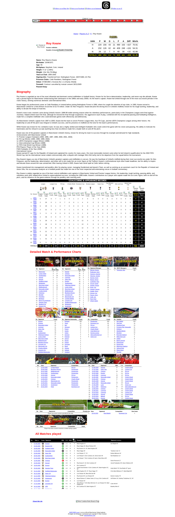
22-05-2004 (95, 396)
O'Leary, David (94, 283)
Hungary (67, 335)
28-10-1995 (44, 371)
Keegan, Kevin (94, 278)
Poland (67, 342)
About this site (37, 501)
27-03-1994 (95, 369)
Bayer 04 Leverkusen (45, 300)
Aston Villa (68, 279)
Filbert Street (120, 350)
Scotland (67, 352)
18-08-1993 (37, 448)
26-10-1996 (44, 373)
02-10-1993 (37, 471)
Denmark (67, 344)
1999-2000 (35, 220)
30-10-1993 (37, 486)
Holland (67, 350)
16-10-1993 (37, 476)
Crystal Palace (55, 367)
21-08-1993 (37, 451)
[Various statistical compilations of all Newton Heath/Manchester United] (133, 21)
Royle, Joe (93, 287)
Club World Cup (95, 331)
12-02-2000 (44, 377)
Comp (43, 440)
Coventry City (68, 300)
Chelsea (67, 273)
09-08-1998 (95, 381)
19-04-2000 (95, 413)
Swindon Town (43, 302)
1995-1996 (35, 206)
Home (76, 34)
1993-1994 (35, 198)
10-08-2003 (95, 394)
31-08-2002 (44, 385)
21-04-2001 (44, 381)
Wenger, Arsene (94, 270)
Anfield (118, 338)
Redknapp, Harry (95, 272)
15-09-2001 (44, 383)
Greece (67, 338)
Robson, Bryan (94, 279)
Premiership (94, 321)
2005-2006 (35, 242)
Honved (41, 279)
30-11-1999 (95, 386)
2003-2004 (35, 235)
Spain (66, 323)
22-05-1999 (95, 383)
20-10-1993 (37, 478)
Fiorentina (41, 296)
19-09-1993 (37, 465)
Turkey (66, 333)
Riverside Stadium (122, 335)
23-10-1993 (37, 481)
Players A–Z (84, 34)
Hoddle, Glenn (94, 291)
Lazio (102, 385)
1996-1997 (35, 209)
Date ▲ (37, 440)
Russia (67, 340)
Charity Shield (94, 329)
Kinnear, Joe (93, 293)
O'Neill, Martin (94, 301)
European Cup (95, 323)
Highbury (119, 329)
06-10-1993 (37, 473)
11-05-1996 (95, 375)
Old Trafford (120, 321)
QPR (46, 486)
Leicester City (68, 295)
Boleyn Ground (121, 340)
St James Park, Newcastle (124, 327)
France (67, 329)
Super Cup (94, 336)
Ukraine (67, 348)
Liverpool (67, 277)
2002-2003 (35, 231)
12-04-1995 (44, 367)
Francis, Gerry (94, 295)
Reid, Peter (93, 299)
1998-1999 (35, 217)
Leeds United (42, 273)
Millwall (103, 396)
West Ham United (43, 285)
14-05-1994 (95, 371)
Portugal (67, 336)
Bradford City (42, 304)
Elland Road (120, 342)
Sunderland (68, 306)
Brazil (66, 346)
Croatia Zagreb (43, 291)
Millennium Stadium (122, 346)
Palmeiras (41, 293)
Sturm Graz (42, 271)
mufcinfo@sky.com (89, 515)
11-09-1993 (37, 460)
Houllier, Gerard (94, 285)
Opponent (48, 440)
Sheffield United (43, 281)
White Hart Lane (121, 336)
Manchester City (69, 296)
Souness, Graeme (95, 274)
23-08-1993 (37, 453)
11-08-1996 (95, 377)
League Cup (94, 327)
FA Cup (92, 325)
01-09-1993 (37, 458)
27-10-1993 (37, 483)
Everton (67, 281)
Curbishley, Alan (94, 281)
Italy (66, 325)
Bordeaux (41, 298)
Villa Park (119, 323)
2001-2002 (35, 227)
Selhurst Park (120, 348)
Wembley (119, 333)
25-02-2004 (44, 386)
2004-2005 (35, 238)
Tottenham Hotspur (70, 285)
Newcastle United (44, 289)
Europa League (95, 333)
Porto (52, 386)
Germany (67, 327)
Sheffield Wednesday (71, 302)
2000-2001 (35, 224)
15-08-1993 (37, 446)
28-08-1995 (44, 369)
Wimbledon (42, 283)
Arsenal (41, 277)
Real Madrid (107, 413)
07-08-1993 (95, 367)
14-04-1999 (44, 375)
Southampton (42, 275)
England (67, 321)
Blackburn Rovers (70, 293)
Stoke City (48, 473)
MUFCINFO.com (74, 512)
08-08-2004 (95, 398)
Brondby (41, 295)
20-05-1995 (95, 373)
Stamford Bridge (121, 331)
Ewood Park (120, 344)
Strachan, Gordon (95, 276)
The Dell (119, 352)
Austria (67, 331)
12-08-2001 (95, 390)
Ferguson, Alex (121, 270)
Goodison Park (121, 325)
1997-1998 (35, 213)
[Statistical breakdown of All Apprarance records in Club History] (43, 21)
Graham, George (94, 289)
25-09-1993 (37, 468)
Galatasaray (48, 478)
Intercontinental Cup (96, 335)
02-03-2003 (95, 392)
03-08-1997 (95, 379)
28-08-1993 (37, 455)
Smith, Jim (93, 297)
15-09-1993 (37, 463)
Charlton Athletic (69, 298)
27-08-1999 (95, 385)
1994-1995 (35, 202)
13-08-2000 (44, 379)
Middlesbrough (43, 287)
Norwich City (42, 306)
